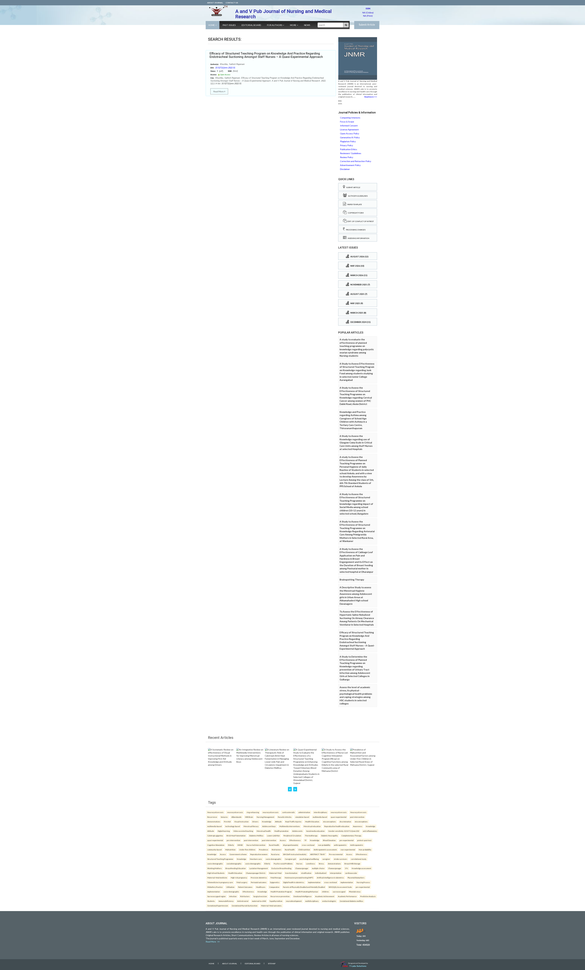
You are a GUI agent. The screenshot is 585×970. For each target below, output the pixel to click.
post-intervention (357, 817)
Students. (211, 901)
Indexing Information (358, 238)
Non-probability (365, 849)
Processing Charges (355, 230)
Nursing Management (265, 817)
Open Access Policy (349, 133)
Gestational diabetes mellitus (351, 901)
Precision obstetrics (259, 878)
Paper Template (354, 204)
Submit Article (367, 24)
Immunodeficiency (226, 901)
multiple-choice (318, 868)
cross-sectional (308, 845)
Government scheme (238, 854)
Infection (233, 896)
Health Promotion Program (281, 892)
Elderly (231, 845)
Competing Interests (350, 117)
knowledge (211, 854)
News (307, 25)
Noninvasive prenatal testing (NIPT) (299, 878)
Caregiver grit (290, 859)
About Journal (215, 3)
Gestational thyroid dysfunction (244, 906)
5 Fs (346, 868)
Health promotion (281, 831)
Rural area (275, 854)
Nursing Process (363, 882)
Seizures (224, 817)
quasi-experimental (338, 817)
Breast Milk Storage (352, 863)
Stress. (321, 863)
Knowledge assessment (361, 868)
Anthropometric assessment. (325, 849)
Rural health (290, 849)
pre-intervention (233, 840)
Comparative (274, 887)
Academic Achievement (324, 896)
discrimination (345, 821)
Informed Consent (349, 125)
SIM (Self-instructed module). (295, 854)
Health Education (235, 873)
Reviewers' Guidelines (350, 153)
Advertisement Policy (350, 165)
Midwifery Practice (215, 887)
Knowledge (266, 821)
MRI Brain (249, 817)
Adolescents (297, 831)
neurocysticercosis (235, 812)
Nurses (299, 863)
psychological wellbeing (309, 859)
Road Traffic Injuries (293, 821)
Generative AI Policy (350, 137)
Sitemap (271, 963)
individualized (320, 873)
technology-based (232, 826)
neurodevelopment (294, 901)
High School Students (216, 873)
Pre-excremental (336, 854)
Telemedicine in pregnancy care (220, 882)
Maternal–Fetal (275, 873)
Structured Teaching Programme (220, 859)
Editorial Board (251, 25)
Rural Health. (274, 845)
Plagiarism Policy (348, 141)
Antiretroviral (242, 901)
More (293, 25)
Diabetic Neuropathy (329, 835)
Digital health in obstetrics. (293, 882)
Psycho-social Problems (283, 863)
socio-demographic (273, 859)
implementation (314, 882)
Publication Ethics (348, 149)
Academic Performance (347, 896)
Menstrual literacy (251, 826)
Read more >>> (370, 97)
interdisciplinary (320, 812)
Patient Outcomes (245, 887)
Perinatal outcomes (258, 882)
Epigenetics (275, 882)
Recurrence (212, 817)
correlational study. (358, 859)
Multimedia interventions (289, 826)
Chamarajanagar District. (256, 873)
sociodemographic (234, 863)
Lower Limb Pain (273, 835)
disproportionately (290, 845)
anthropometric (340, 845)
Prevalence (263, 849)
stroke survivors (340, 859)
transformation (291, 873)
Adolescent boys (269, 826)
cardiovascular (351, 873)
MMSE (240, 845)
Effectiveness (295, 840)
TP (305, 840)
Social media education (315, 831)
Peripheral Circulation (292, 835)
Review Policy (346, 157)
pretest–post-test (364, 840)
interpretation (335, 873)
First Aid (227, 821)
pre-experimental (347, 840)
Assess (283, 840)
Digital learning (224, 831)
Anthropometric (356, 845)
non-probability (324, 845)
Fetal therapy (276, 878)
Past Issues (229, 25)
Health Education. (312, 821)
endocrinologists (329, 901)
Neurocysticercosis (215, 812)
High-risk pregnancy (239, 878)
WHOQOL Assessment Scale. (340, 887)
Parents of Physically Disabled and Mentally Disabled (304, 887)
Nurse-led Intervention (255, 845)
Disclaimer (345, 169)
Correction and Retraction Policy (355, 161)
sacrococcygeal (339, 892)
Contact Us (232, 3)
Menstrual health (264, 831)
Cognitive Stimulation (215, 845)
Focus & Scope (347, 121)
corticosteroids (288, 812)
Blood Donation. (329, 840)
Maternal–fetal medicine (217, 878)
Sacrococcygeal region (216, 896)
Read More (218, 91)
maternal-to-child (259, 901)
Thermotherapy (311, 835)
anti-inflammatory (370, 831)
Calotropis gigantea (215, 835)
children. (325, 892)
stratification (306, 873)
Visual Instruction (241, 821)
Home (211, 25)
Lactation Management (258, 868)
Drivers (255, 821)
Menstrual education (312, 826)
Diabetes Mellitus (256, 835)
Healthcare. (261, 887)
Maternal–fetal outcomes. (271, 906)
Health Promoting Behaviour (306, 892)
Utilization (230, 887)
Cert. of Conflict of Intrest (360, 221)
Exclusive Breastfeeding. (281, 868)
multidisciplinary (312, 901)
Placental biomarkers (356, 878)
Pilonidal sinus (355, 892)
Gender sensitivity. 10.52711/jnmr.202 (343, 831)
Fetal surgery (242, 882)
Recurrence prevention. (280, 896)
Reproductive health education (336, 826)
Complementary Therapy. (351, 835)
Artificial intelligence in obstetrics (330, 878)
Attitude (278, 821)
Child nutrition (304, 849)
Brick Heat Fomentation (236, 835)
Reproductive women (259, 854)
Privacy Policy (346, 145)
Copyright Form (355, 213)
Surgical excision (260, 896)
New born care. (256, 859)
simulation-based (302, 817)
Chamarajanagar (301, 868)
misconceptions (329, 821)
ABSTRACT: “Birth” (317, 854)
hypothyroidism (276, 901)
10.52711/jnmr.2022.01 (225, 68)
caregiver (326, 859)
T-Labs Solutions (357, 966)
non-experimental (348, 849)
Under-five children (247, 849)
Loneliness (310, 863)
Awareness (357, 826)
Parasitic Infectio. (285, 817)
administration (304, 812)
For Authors (275, 25)
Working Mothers (214, 868)
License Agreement (349, 129)
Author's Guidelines (357, 196)
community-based (214, 849)
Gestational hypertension (217, 906)
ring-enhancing (253, 812)
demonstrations (213, 821)
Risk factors (276, 849)
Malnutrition (230, 849)
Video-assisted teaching (243, 831)
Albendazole (236, 817)
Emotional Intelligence (303, 896)
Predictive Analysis (368, 896)
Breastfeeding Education (235, 868)
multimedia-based (320, 817)
